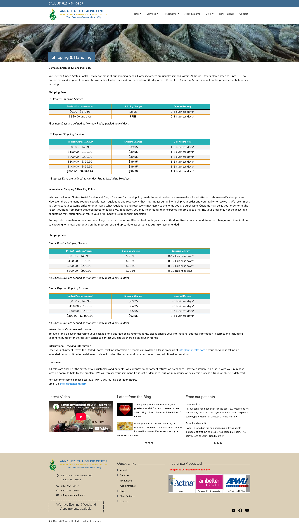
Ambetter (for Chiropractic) (209, 491)
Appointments (192, 14)
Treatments (170, 14)
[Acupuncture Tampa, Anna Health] (53, 15)
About (135, 14)
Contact (243, 14)
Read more (229, 417)
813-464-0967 (72, 3)
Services (152, 14)
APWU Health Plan (236, 491)
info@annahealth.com (192, 350)
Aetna (181, 491)
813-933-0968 (70, 491)
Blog (209, 14)
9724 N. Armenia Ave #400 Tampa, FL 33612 (76, 477)
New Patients (226, 14)
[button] (170, 483)
